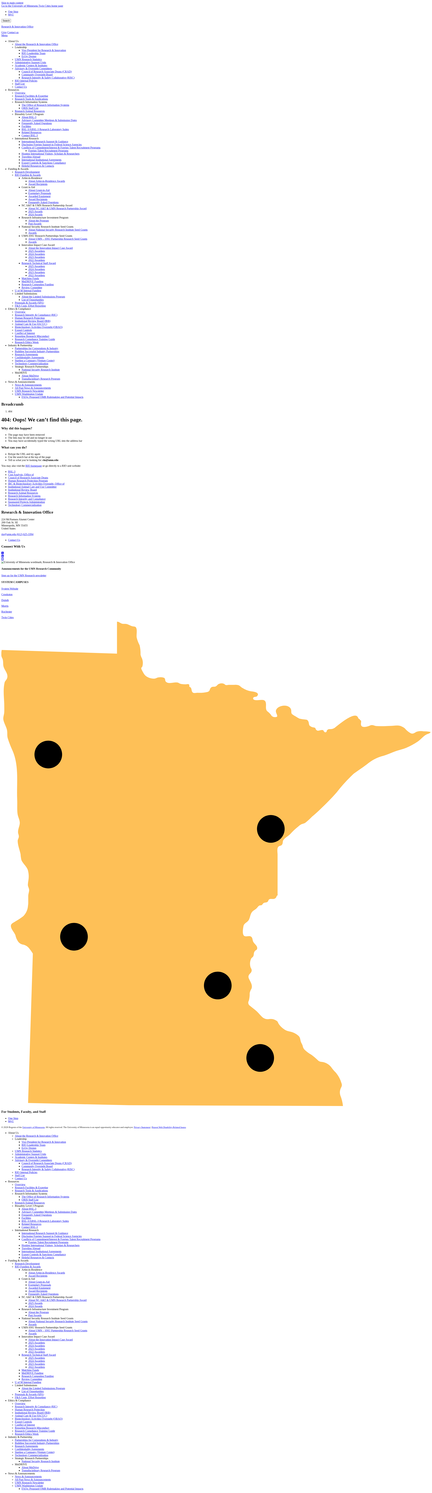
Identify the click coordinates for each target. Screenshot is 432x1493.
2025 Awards (35, 1303)
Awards (32, 1324)
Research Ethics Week (27, 1434)
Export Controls (23, 1421)
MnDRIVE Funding (32, 1373)
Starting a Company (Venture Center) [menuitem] (35, 360)
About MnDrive (30, 1467)
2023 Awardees (36, 1348)
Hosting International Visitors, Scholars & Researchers (50, 1245)
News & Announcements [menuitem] (28, 384)
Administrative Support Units (30, 1154)
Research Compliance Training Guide (35, 1430)
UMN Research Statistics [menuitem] (28, 59)
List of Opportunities (33, 1391)
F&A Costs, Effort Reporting (30, 1397)
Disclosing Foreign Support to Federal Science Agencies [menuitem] (52, 144)
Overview (20, 1184)
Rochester (6, 611)
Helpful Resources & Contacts (38, 1257)
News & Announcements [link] (21, 381)
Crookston (6, 594)
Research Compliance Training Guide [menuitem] (35, 339)
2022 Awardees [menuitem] (36, 260)
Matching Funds (30, 1370)
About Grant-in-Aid (39, 1281)
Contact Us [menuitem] (21, 86)
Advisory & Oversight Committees (33, 1160)
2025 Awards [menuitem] (35, 211)
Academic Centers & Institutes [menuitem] (31, 65)
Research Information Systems (24, 495)
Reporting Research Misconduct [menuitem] (32, 336)
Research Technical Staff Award (39, 1354)
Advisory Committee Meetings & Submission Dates (49, 1211)
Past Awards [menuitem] (35, 223)
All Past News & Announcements (33, 1479)
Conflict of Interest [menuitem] (25, 333)
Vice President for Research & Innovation (44, 1141)
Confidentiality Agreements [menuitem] (29, 357)
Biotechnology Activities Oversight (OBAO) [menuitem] (39, 327)
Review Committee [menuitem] (32, 287)
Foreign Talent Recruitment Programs (48, 1242)
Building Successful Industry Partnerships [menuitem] (37, 351)
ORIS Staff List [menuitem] (30, 108)
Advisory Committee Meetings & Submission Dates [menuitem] (49, 120)
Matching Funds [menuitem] (30, 278)
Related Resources (31, 1224)
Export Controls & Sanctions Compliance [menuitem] (44, 162)
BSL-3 (11, 471)
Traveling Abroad (31, 1248)
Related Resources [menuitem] (31, 132)
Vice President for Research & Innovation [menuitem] (44, 50)
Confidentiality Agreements (29, 1449)
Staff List (20, 1175)
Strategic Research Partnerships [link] (31, 366)
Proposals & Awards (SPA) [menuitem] (29, 302)
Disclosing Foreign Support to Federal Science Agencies (52, 1236)
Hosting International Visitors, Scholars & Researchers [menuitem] (50, 153)
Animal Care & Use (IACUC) (31, 1415)
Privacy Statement (142, 1127)
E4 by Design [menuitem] (29, 56)
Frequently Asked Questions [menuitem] (37, 123)
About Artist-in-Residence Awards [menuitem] (46, 181)
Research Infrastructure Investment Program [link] (45, 217)
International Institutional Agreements (41, 1251)
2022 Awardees (36, 1351)
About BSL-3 (29, 1208)
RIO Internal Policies (26, 1172)
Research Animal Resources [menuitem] (30, 111)
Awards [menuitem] (32, 232)
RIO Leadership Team (33, 1145)
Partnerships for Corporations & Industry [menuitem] (36, 348)
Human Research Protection (30, 1409)
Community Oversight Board (37, 1166)
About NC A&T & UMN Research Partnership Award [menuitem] (57, 208)
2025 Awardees (36, 1342)
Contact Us (14, 540)
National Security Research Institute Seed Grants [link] (47, 226)
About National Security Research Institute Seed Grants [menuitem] (58, 229)
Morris (4, 605)
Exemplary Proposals (39, 1284)
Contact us (13, 32)
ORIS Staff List (30, 1199)
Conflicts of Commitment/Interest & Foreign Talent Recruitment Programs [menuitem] (61, 147)
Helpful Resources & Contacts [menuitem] (38, 165)
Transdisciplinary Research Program (41, 1470)
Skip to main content (12, 2)
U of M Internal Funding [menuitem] (28, 290)
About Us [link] (13, 41)
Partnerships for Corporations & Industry (36, 1440)
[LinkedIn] (216, 556)
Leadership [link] (21, 47)
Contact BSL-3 (30, 1227)
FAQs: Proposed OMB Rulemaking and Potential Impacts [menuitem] (52, 397)
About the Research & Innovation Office (36, 1135)
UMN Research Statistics (28, 1151)
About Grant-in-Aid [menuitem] (39, 190)
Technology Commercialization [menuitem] (31, 363)
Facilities (26, 1218)
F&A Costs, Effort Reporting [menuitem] (30, 305)
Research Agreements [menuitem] (26, 354)
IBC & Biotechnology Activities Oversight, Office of (36, 483)
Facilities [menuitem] (26, 126)
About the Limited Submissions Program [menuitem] (43, 296)
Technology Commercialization (25, 505)
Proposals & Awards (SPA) (29, 1394)
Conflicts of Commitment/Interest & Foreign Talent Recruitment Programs (61, 1239)
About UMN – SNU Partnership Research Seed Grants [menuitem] (57, 238)
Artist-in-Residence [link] (32, 178)
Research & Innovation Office (17, 26)
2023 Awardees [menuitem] (36, 257)
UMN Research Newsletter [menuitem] (29, 391)
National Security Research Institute (41, 1461)
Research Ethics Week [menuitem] (27, 342)
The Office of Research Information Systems (45, 1196)
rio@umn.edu (8, 534)
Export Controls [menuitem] (23, 330)
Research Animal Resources (23, 492)
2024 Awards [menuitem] (35, 214)
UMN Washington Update (29, 1485)
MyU (11, 14)
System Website (9, 588)
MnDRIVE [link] (21, 372)
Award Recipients (37, 1275)
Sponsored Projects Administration (26, 502)
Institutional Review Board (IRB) (32, 1412)
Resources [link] (13, 89)
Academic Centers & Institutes (31, 1157)
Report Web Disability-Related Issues (169, 1127)
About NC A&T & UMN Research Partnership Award (57, 1300)
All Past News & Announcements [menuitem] (33, 387)
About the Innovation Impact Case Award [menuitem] (50, 248)
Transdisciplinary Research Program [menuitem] (41, 378)
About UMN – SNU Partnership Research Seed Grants (57, 1330)
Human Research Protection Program (28, 480)
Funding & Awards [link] (18, 168)
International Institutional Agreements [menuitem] (41, 159)
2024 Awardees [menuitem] (36, 254)
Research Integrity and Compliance (27, 498)
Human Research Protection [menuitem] (30, 318)
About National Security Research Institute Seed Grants (58, 1321)
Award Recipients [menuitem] (37, 184)
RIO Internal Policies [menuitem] (26, 80)
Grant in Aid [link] (28, 187)
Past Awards (35, 1315)
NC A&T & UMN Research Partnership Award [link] (47, 205)
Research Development (27, 1263)
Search (6, 20)
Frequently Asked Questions (37, 1214)
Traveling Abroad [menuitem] (31, 156)
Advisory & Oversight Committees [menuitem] (33, 68)
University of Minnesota (33, 1127)
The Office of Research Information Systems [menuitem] (45, 105)
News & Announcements (28, 1476)
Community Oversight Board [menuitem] (37, 74)
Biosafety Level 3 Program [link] (29, 114)
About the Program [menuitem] (38, 220)
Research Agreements (26, 1446)
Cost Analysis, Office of (21, 474)
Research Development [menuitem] (27, 172)
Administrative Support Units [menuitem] (30, 62)
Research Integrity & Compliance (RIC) (36, 1406)
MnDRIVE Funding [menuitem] (32, 281)
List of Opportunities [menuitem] (33, 299)
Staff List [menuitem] (20, 83)
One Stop (13, 11)
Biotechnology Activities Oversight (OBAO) (39, 1418)
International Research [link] (27, 138)
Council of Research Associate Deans (28, 477)
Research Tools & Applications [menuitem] (31, 99)
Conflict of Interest (25, 1424)
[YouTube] (216, 559)
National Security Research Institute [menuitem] (41, 369)
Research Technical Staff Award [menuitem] (39, 263)
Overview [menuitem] (20, 92)
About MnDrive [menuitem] (30, 375)
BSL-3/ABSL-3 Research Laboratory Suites (45, 1221)
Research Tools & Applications (31, 1190)
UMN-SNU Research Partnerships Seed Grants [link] (47, 235)
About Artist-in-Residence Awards (46, 1272)
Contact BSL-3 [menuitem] (30, 135)
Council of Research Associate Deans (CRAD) (47, 1163)
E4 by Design (29, 1148)
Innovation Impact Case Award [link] (38, 245)
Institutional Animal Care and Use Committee (32, 486)
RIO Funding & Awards (28, 1266)
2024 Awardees (36, 1345)
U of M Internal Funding (28, 1382)
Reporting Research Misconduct (32, 1427)
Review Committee (32, 1379)
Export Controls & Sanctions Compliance (44, 1254)
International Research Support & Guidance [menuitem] (45, 141)
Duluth (5, 600)
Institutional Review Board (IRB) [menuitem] (32, 321)
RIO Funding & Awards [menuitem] (28, 175)
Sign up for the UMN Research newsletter (23, 575)
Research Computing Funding (38, 1376)
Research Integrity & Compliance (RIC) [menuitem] (36, 314)
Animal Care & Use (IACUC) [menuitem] (31, 324)
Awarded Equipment (39, 1287)
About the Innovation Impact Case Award (50, 1339)
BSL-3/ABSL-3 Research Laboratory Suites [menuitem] (45, 129)
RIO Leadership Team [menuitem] (33, 53)
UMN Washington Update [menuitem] (29, 394)
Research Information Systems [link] (31, 102)
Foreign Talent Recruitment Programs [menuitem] (48, 150)
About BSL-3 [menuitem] (29, 117)
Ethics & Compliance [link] (19, 308)
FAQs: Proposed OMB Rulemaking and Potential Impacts (52, 1488)
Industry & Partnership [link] (20, 345)
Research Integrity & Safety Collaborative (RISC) (48, 1169)
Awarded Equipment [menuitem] (39, 196)
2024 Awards (35, 1306)
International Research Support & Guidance (45, 1233)
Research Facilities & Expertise (31, 1187)
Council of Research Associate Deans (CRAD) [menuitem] (47, 71)
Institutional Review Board (22, 489)
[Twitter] (216, 553)
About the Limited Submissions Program (43, 1388)
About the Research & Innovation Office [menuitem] (36, 44)
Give (4, 32)
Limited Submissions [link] (26, 293)
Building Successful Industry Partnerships (37, 1443)
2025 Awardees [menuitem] (36, 251)
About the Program (38, 1312)
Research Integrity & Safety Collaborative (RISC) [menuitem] (48, 77)
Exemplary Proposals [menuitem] (39, 193)
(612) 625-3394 (25, 534)
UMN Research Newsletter (29, 1482)
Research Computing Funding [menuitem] (38, 284)
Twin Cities (7, 617)
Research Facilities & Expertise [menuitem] (31, 95)
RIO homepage (33, 465)
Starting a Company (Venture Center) (35, 1452)
